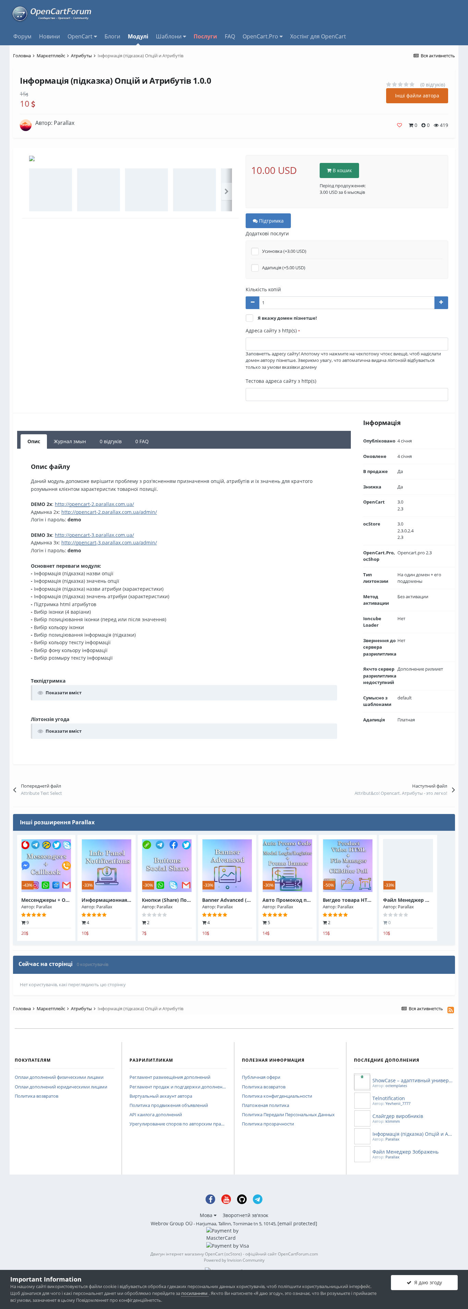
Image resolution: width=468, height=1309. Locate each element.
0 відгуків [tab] (111, 441)
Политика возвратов (36, 1096)
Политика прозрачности (268, 1124)
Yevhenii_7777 (397, 1103)
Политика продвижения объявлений (169, 1105)
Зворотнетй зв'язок (245, 1215)
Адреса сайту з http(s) (273, 330)
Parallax (64, 123)
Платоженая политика (265, 1105)
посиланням (195, 1293)
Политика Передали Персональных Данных (288, 1115)
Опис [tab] (33, 441)
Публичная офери (261, 1077)
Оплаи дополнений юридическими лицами (61, 1087)
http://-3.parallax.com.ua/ (94, 535)
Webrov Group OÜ (172, 1223)
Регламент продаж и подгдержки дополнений (178, 1087)
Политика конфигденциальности (277, 1096)
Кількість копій (263, 289)
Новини (49, 36)
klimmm (392, 1121)
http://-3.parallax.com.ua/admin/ (109, 542)
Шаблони (169, 36)
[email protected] (297, 1223)
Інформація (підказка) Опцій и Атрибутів (412, 1134)
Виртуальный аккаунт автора (161, 1096)
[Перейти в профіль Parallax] (26, 125)
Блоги (112, 36)
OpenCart (80, 36)
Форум (22, 36)
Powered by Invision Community (234, 1260)
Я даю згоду (426, 1282)
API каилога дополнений (156, 1115)
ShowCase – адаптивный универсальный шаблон (412, 1080)
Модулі (138, 36)
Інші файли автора (417, 95)
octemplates (396, 1085)
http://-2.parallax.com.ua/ (94, 504)
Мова (207, 1215)
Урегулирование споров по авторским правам (178, 1124)
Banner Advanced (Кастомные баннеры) (251, 900)
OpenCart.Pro (261, 36)
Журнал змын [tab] (70, 441)
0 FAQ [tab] (142, 441)
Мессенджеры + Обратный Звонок (64, 900)
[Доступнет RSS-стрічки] (450, 1010)
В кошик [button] (341, 170)
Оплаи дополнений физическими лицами (59, 1077)
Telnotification (388, 1098)
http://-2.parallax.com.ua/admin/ (109, 512)
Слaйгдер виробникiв (397, 1116)
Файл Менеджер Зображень (405, 1151)
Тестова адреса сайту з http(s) (281, 381)
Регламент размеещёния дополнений (170, 1077)
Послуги (205, 36)
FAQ (230, 36)
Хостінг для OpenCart (318, 36)
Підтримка (271, 220)
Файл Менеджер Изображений (422, 900)
